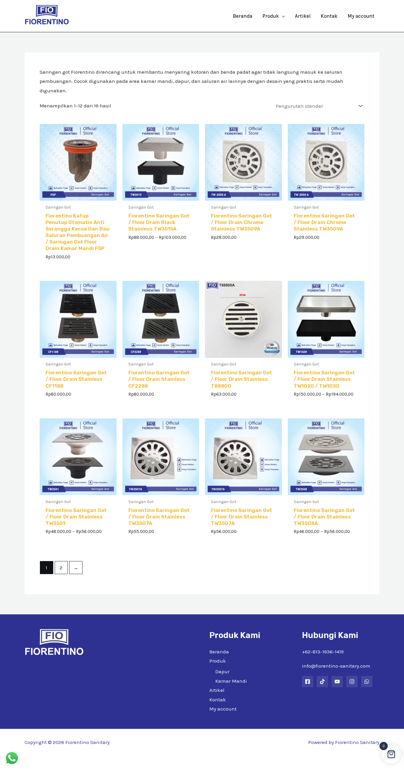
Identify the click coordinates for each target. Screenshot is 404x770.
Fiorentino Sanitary (357, 742)
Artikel (216, 690)
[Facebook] (307, 681)
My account (223, 709)
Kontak (217, 700)
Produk (217, 661)
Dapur (222, 671)
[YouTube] (337, 681)
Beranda (219, 652)
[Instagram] (352, 681)
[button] (282, 16)
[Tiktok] (322, 681)
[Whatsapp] (366, 681)
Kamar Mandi (231, 681)
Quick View (78, 195)
